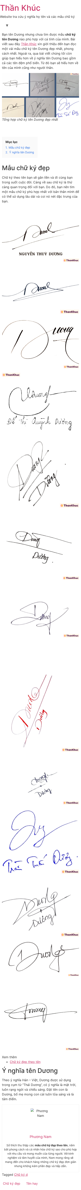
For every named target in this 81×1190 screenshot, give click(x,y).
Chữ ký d (21, 1175)
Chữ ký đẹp (11, 1183)
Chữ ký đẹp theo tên (25, 1062)
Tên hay (32, 1183)
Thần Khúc (20, 8)
